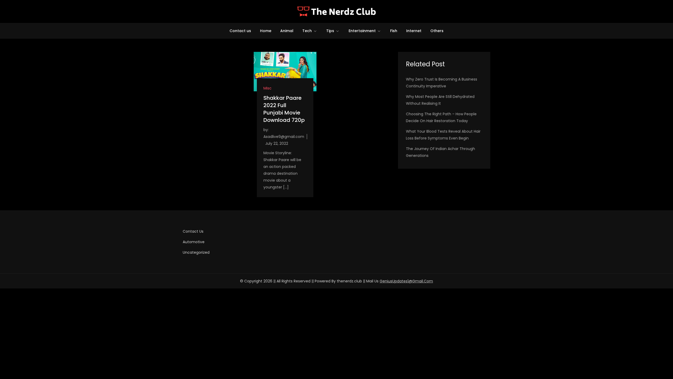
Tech (307, 30)
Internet (413, 30)
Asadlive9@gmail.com (283, 136)
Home (265, 30)
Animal (286, 30)
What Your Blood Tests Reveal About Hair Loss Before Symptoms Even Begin (443, 135)
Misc (267, 88)
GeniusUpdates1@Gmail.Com (406, 281)
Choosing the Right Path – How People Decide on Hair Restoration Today (441, 117)
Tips (330, 30)
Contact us (240, 30)
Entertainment (362, 30)
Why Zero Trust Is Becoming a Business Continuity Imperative (441, 83)
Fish (393, 30)
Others (436, 30)
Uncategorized (196, 252)
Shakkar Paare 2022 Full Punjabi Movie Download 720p (284, 109)
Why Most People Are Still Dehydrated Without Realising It (440, 100)
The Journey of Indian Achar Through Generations (440, 152)
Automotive (194, 242)
